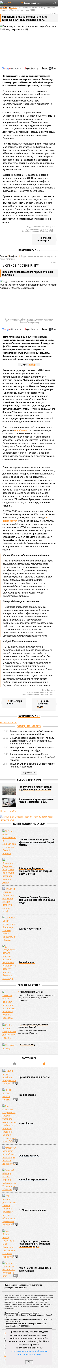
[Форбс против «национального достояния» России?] (9, 1031)
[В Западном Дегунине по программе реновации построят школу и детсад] (9, 871)
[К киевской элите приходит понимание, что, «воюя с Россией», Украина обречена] (9, 1005)
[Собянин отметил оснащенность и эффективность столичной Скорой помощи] (9, 842)
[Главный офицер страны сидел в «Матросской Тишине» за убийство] (9, 1180)
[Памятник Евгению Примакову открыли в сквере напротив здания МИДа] (9, 900)
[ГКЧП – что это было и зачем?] (9, 1094)
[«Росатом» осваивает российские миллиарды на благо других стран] (9, 1155)
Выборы (33, 364)
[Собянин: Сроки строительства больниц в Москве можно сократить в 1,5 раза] (9, 929)
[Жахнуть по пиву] (9, 1048)
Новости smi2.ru (8, 722)
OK (29, 1362)
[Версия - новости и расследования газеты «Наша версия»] (9, 4)
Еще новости (29, 772)
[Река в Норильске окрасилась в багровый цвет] (9, 1269)
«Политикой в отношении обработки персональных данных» (29, 1352)
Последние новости (29, 726)
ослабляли (20, 430)
